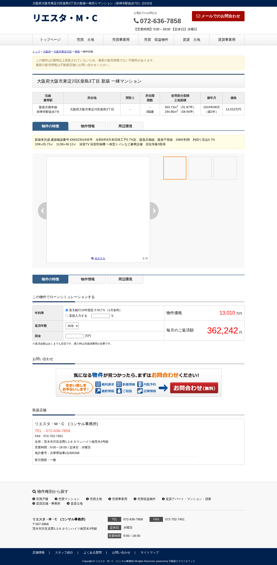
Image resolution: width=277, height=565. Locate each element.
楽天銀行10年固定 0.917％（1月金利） (95, 310)
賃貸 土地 (191, 39)
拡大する (100, 258)
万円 (88, 336)
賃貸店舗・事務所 (48, 503)
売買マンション (69, 499)
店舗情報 (38, 552)
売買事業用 (121, 39)
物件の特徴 (50, 126)
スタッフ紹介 (64, 552)
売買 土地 (85, 39)
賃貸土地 (77, 503)
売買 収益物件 (156, 39)
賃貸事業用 (226, 39)
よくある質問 (93, 552)
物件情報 (88, 126)
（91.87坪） (187, 107)
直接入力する (78, 315)
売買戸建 (42, 499)
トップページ (50, 39)
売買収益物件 (146, 499)
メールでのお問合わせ (220, 16)
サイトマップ (150, 552)
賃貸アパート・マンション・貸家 (188, 499)
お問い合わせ (194, 387)
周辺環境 (125, 126)
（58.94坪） (187, 111)
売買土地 (96, 499)
